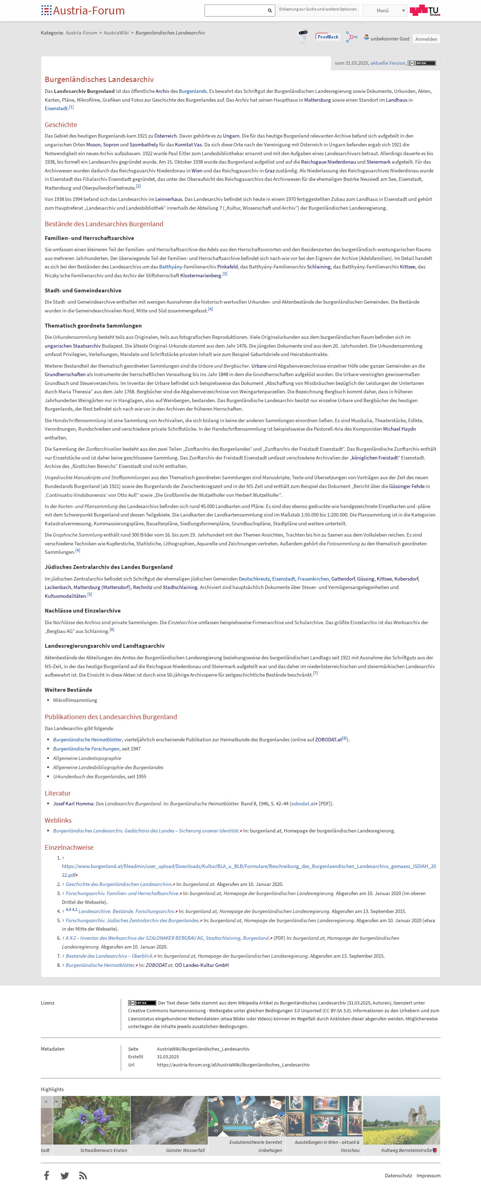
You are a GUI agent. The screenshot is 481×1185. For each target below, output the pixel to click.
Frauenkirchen (313, 578)
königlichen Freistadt (375, 457)
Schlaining (319, 266)
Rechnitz (142, 587)
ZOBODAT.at (328, 739)
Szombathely (144, 144)
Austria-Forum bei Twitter (64, 1175)
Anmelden (426, 39)
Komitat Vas (188, 144)
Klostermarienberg (200, 275)
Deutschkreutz (254, 578)
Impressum (429, 1175)
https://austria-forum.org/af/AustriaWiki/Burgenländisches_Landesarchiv (233, 1065)
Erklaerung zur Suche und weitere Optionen (318, 9)
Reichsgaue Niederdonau (328, 161)
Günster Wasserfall (185, 1150)
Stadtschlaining (180, 587)
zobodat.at (303, 803)
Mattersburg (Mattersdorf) (102, 587)
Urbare (259, 365)
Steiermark (379, 161)
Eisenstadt (56, 108)
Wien (197, 170)
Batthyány (170, 266)
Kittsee (407, 266)
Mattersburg (317, 99)
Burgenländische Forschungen (86, 748)
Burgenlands (193, 91)
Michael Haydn (399, 428)
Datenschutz (398, 1175)
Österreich (165, 135)
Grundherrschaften (65, 374)
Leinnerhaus (168, 199)
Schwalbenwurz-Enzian (103, 1150)
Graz (270, 170)
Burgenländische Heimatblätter (87, 739)
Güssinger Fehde (407, 486)
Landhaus (396, 99)
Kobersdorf (406, 578)
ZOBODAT (156, 965)
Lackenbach (58, 587)
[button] (328, 37)
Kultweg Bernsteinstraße (406, 1150)
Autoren (381, 1003)
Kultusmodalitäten (65, 595)
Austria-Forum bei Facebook (46, 1175)
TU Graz (425, 10)
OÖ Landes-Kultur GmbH (202, 965)
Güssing (365, 578)
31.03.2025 (359, 1003)
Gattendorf (343, 578)
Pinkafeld (227, 266)
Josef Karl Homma (73, 803)
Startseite (47, 11)
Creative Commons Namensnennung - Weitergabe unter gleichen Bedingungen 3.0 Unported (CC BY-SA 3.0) (239, 1010)
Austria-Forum (89, 10)
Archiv (162, 91)
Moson (93, 144)
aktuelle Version (387, 62)
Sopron (111, 144)
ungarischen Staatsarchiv (73, 345)
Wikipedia (248, 1003)
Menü (383, 10)
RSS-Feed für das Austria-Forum (83, 1175)
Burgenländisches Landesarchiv (313, 1003)
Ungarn (231, 135)
